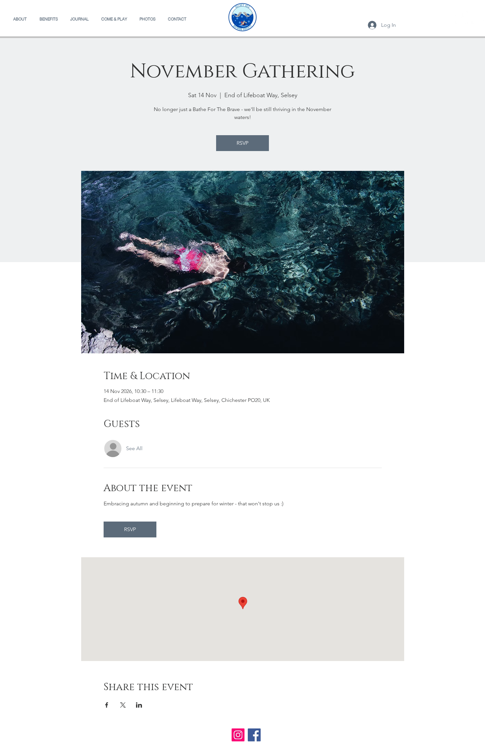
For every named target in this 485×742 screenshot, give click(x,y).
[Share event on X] (123, 705)
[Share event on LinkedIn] (139, 705)
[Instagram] (478, 17)
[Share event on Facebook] (107, 705)
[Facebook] (461, 17)
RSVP (242, 143)
